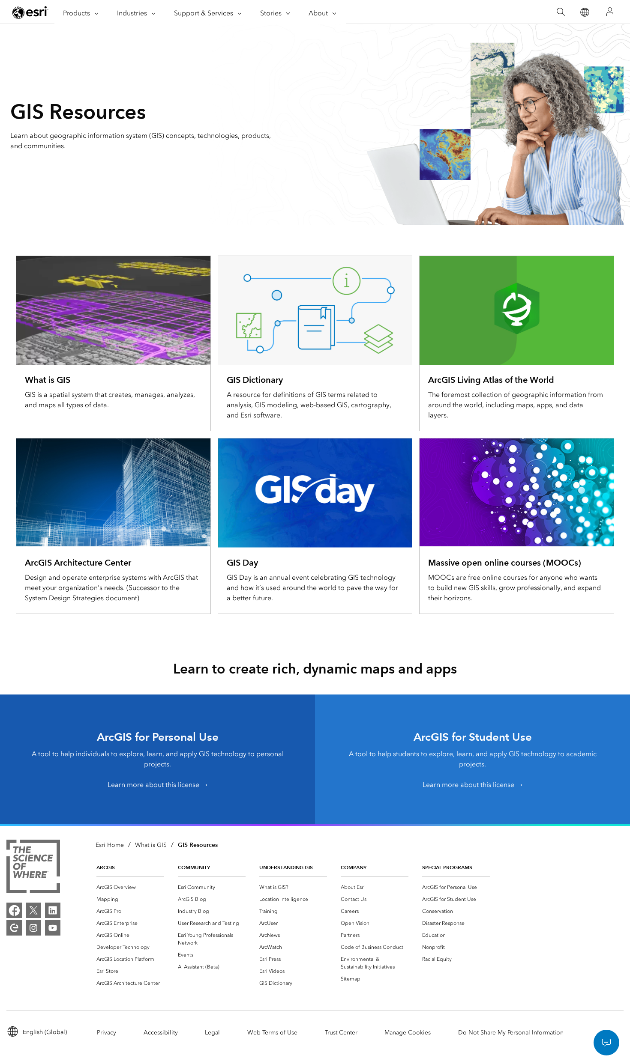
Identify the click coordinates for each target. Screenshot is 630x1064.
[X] (33, 910)
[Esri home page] (30, 12)
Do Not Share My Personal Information (511, 1032)
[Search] (561, 12)
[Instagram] (33, 928)
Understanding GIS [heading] (286, 867)
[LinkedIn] (52, 910)
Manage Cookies (407, 1032)
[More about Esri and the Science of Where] (33, 868)
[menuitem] (130, 887)
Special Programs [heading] (447, 867)
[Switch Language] (584, 12)
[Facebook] (14, 910)
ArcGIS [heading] (105, 867)
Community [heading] (194, 867)
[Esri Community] (14, 928)
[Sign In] (610, 12)
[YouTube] (52, 928)
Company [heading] (353, 867)
